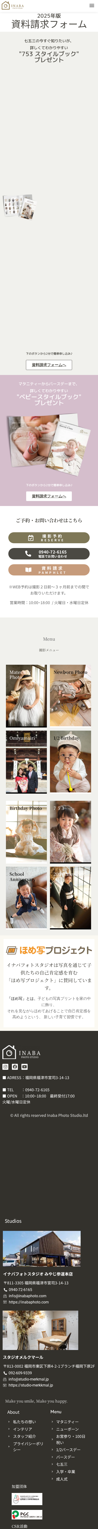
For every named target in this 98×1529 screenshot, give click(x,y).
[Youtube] (24, 1067)
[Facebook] (15, 1067)
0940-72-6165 (37, 1089)
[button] (92, 5)
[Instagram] (5, 1067)
